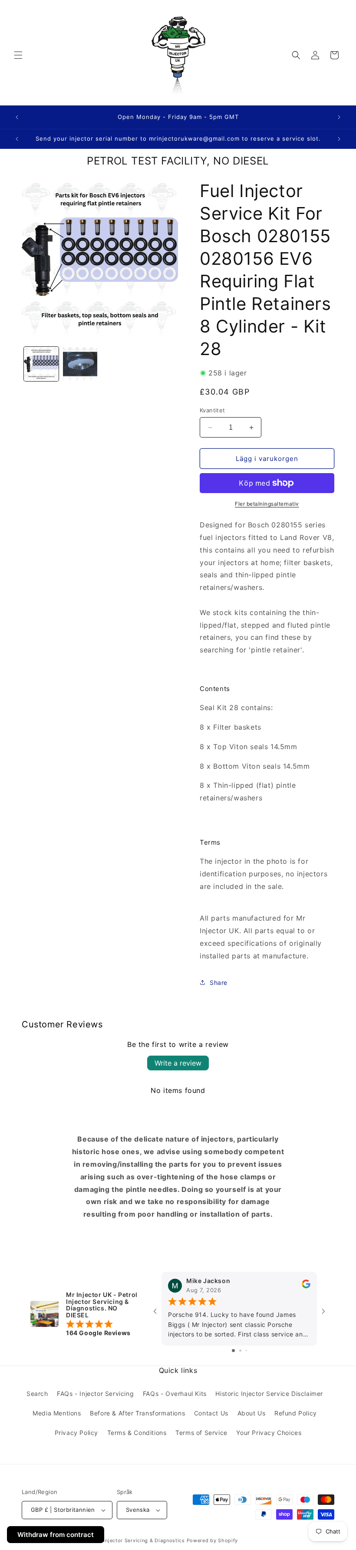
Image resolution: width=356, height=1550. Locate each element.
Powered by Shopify (212, 1540)
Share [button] (218, 982)
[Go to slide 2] (240, 1350)
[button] (18, 55)
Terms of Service (201, 1432)
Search (37, 1393)
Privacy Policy (76, 1432)
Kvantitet (212, 410)
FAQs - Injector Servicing (95, 1393)
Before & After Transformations (137, 1413)
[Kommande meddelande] (339, 117)
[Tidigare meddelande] (16, 117)
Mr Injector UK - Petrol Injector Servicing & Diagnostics (115, 1540)
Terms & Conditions (137, 1432)
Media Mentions (57, 1413)
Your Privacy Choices (268, 1432)
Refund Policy (295, 1413)
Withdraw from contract (55, 1534)
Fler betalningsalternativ (267, 503)
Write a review (178, 1063)
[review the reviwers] (306, 1286)
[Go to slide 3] (246, 1350)
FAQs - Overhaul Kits (175, 1393)
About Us (251, 1413)
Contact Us (211, 1413)
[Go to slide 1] (233, 1350)
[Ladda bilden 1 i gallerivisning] (41, 364)
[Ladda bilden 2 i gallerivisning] (80, 364)
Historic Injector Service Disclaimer (269, 1393)
